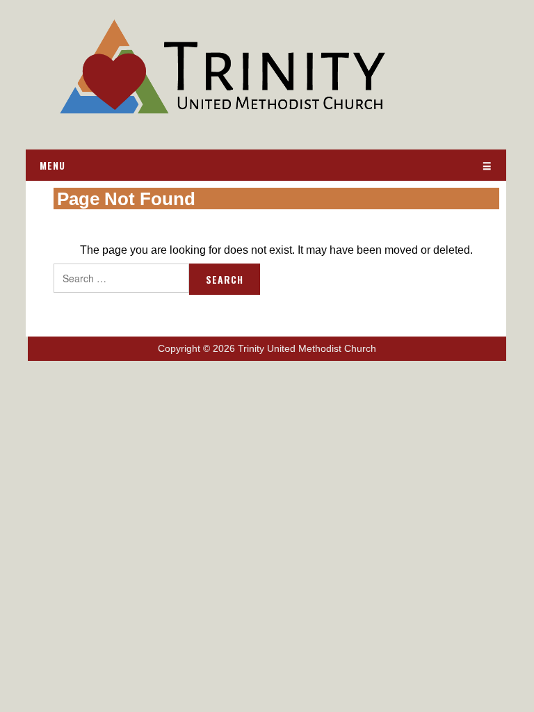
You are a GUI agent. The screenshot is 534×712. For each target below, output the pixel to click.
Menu (52, 165)
